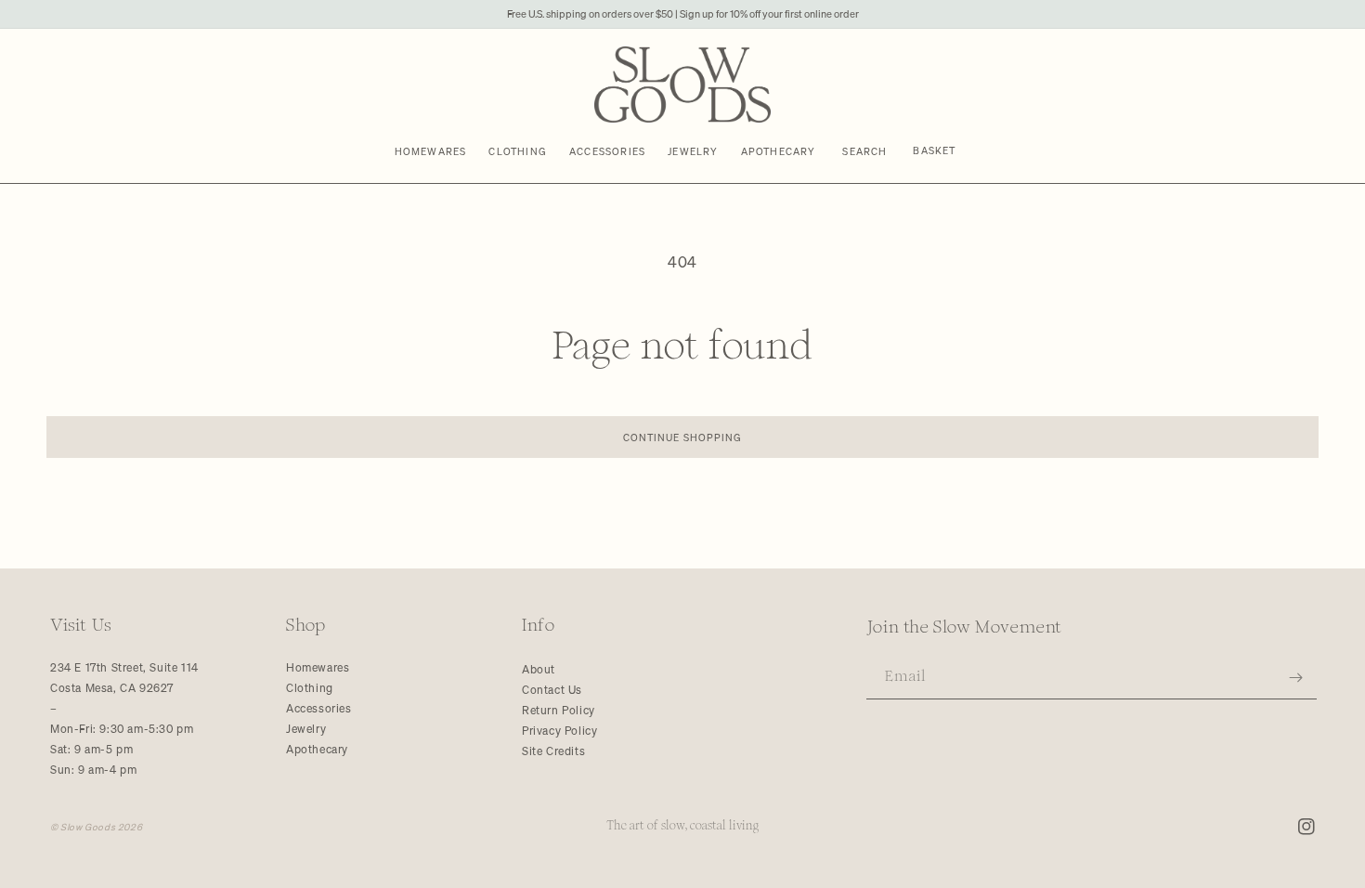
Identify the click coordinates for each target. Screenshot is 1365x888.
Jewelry (306, 729)
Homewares (317, 667)
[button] (865, 151)
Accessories (319, 708)
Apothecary (317, 749)
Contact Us (552, 690)
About (538, 669)
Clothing (309, 688)
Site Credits (553, 751)
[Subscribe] (1296, 678)
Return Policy (558, 710)
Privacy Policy (559, 731)
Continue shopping (683, 437)
